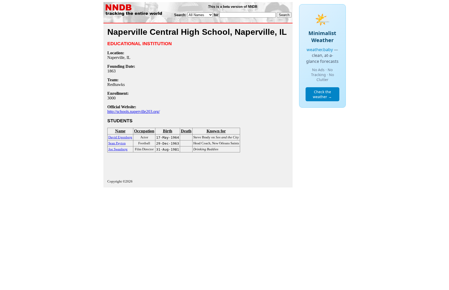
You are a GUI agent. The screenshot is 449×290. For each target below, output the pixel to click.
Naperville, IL (118, 57)
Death (186, 131)
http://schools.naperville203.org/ (133, 111)
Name (120, 131)
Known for (216, 131)
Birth (167, 131)
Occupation (144, 131)
